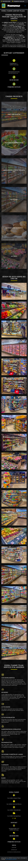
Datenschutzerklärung (14, 851)
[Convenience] (14, 517)
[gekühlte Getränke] (14, 574)
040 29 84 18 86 (6, 1)
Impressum (14, 849)
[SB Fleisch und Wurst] (14, 347)
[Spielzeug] (14, 404)
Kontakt (14, 847)
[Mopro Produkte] (14, 632)
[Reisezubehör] (14, 329)
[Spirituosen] (14, 423)
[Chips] (14, 498)
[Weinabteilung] (14, 442)
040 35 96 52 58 (14, 80)
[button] (2, 858)
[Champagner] (14, 480)
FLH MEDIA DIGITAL (11, 859)
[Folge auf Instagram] (15, 818)
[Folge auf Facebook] (12, 818)
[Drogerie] (14, 554)
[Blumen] (14, 461)
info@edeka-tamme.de (19, 1)
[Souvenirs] (14, 366)
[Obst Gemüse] (14, 651)
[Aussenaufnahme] (14, 291)
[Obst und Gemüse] (14, 310)
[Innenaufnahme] (14, 613)
